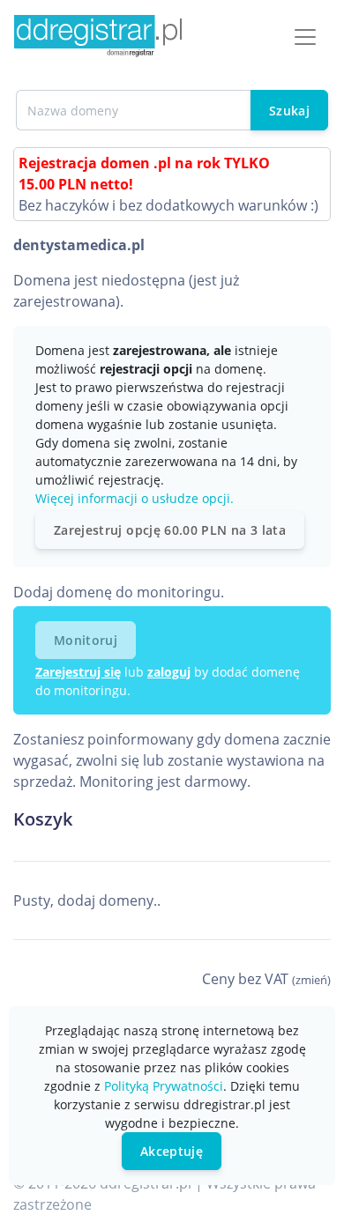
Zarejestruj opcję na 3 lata (170, 530)
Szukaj (289, 110)
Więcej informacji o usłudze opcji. (134, 498)
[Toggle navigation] (305, 37)
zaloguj (169, 671)
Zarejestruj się (78, 671)
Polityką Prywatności (163, 1086)
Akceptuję (171, 1151)
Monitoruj (85, 640)
